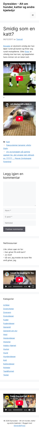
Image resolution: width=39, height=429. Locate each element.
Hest (5, 334)
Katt (8, 142)
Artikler (6, 305)
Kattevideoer (8, 364)
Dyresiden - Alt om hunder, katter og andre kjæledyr (19, 7)
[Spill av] (6, 286)
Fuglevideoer (8, 323)
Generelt (7, 327)
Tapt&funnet (8, 371)
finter (27, 51)
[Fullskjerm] (33, 286)
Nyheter (6, 368)
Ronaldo (6, 46)
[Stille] (29, 286)
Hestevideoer (9, 338)
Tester (6, 375)
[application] (19, 280)
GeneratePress (19, 426)
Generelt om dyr (10, 331)
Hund (5, 353)
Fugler (6, 320)
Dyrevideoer (8, 316)
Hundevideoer (9, 356)
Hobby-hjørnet (9, 345)
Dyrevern (7, 312)
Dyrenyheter (8, 309)
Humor (6, 349)
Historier (7, 342)
